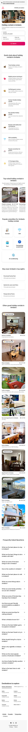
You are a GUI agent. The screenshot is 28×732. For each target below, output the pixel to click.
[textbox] (7, 39)
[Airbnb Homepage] (3, 7)
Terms (15, 727)
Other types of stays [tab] (19, 686)
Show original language (8, 3)
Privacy (11, 727)
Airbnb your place (19, 8)
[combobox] (13, 34)
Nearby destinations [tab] (7, 686)
